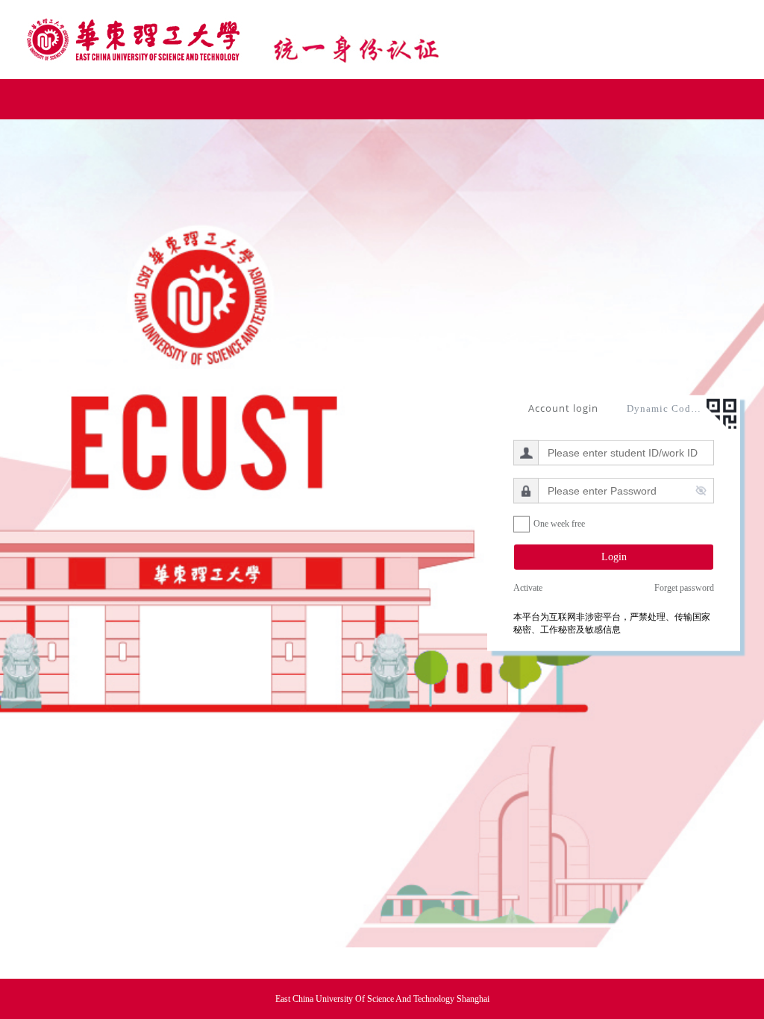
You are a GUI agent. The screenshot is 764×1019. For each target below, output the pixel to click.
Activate (527, 588)
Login (614, 556)
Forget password (684, 588)
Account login (563, 407)
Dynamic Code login (664, 407)
